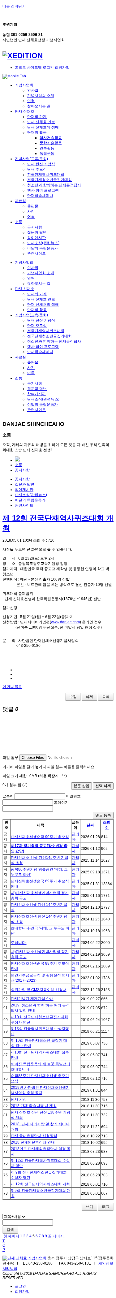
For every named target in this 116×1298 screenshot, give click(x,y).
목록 (106, 696)
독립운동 (47, 153)
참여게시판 (36, 238)
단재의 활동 (37, 132)
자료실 (20, 201)
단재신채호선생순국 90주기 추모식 (40, 837)
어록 (31, 216)
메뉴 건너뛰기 (14, 6)
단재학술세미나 (40, 195)
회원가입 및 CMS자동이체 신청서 (39, 990)
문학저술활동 (51, 143)
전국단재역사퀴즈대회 (45, 174)
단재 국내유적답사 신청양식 (34, 1136)
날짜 (90, 825)
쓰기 (89, 1207)
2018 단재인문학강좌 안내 (33, 1142)
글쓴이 (8, 796)
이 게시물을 (12, 687)
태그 (106, 1207)
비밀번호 (73, 796)
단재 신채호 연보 (41, 122)
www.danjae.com (65, 622)
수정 (73, 696)
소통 (18, 222)
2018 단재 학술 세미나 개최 (34, 1106)
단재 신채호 (24, 111)
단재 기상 (19, 1099)
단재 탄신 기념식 (41, 164)
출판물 (32, 206)
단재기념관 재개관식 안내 (32, 999)
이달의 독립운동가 (42, 248)
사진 (31, 211)
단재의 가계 (37, 117)
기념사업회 (24, 85)
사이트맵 (34, 67)
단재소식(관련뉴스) (43, 243)
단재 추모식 (37, 169)
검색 (10, 1229)
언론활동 (47, 148)
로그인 (48, 67)
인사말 (32, 90)
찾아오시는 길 (38, 106)
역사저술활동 (51, 138)
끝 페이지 (56, 1236)
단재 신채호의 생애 (43, 127)
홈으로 (20, 67)
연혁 (31, 101)
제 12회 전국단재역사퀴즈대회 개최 (40, 1184)
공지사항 (34, 227)
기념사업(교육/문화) (31, 159)
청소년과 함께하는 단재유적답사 (54, 185)
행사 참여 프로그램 (43, 190)
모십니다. (19, 943)
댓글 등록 (103, 815)
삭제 (89, 696)
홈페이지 (61, 802)
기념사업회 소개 (40, 95)
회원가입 (62, 67)
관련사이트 (36, 253)
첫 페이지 (10, 1236)
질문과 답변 (37, 232)
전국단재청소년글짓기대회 (49, 180)
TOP (3, 1245)
